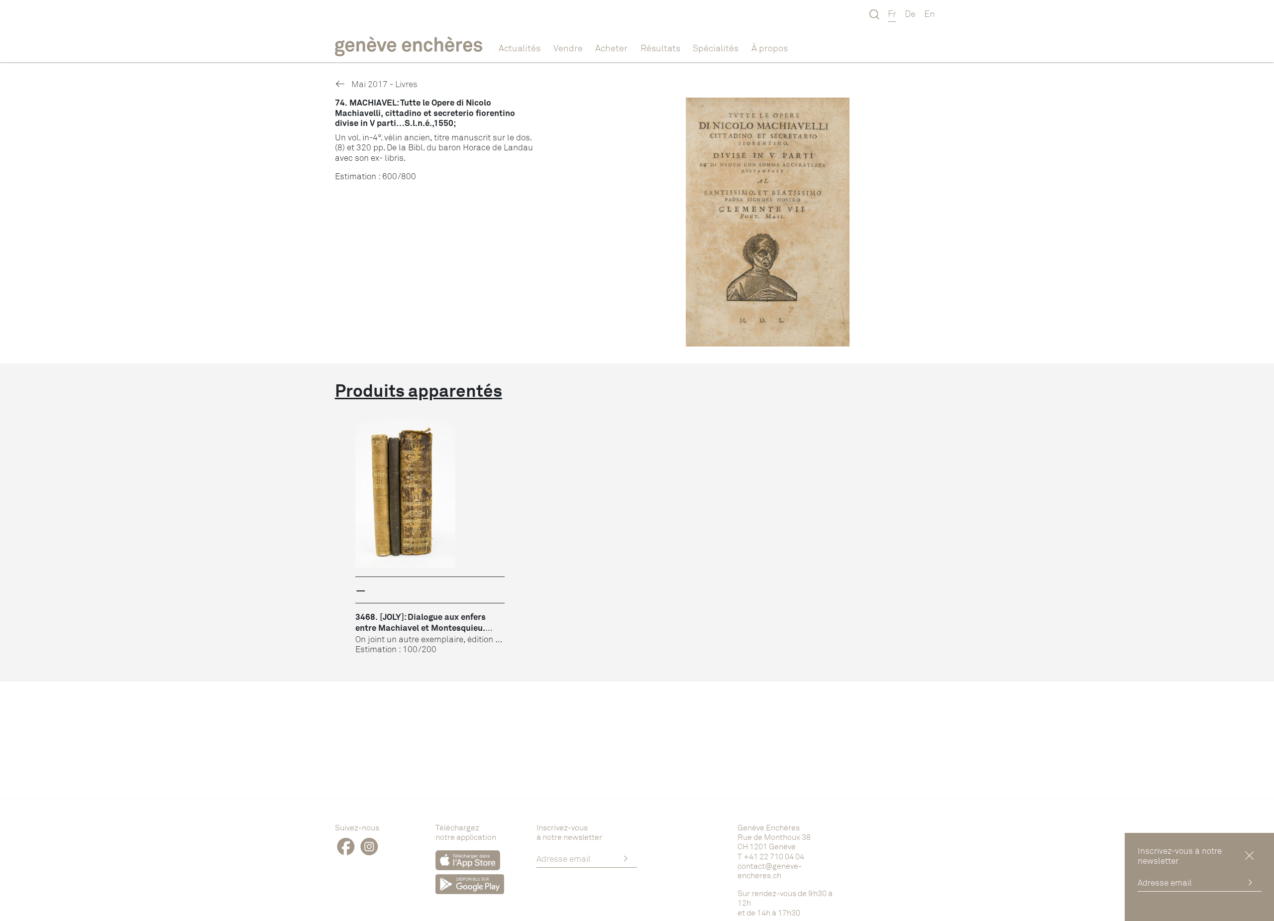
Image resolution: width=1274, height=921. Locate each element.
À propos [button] (769, 47)
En (929, 13)
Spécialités (716, 47)
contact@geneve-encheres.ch (770, 870)
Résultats (660, 47)
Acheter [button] (611, 47)
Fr (892, 13)
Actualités (519, 47)
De (910, 13)
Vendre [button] (568, 47)
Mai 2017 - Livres (383, 84)
